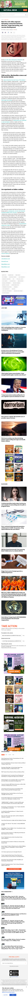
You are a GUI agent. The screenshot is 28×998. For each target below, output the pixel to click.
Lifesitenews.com (5, 258)
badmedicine (9, 35)
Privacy (4, 980)
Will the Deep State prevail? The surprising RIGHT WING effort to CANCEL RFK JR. (13, 550)
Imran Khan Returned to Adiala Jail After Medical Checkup (13, 820)
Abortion (6, 19)
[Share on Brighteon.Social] (2, 32)
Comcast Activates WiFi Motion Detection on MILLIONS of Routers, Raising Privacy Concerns (13, 785)
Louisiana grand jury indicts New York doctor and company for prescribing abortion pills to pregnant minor (13, 505)
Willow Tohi (8, 348)
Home (2, 19)
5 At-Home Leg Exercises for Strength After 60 (11, 851)
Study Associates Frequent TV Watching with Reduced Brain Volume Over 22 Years (13, 833)
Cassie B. (8, 325)
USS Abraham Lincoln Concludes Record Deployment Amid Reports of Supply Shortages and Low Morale (12, 776)
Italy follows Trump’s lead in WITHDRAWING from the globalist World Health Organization (13, 618)
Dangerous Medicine (14, 36)
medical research (4, 38)
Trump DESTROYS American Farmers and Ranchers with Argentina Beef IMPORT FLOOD (13, 914)
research (11, 39)
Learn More (5, 994)
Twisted (21, 39)
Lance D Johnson (9, 29)
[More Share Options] (14, 32)
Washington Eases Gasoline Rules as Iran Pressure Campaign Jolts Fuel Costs (12, 794)
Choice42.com (4, 261)
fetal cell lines (22, 36)
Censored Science (12, 277)
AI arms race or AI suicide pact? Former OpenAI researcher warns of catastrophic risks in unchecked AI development (12, 352)
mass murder (13, 37)
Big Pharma (19, 35)
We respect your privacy (14, 966)
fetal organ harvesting (6, 100)
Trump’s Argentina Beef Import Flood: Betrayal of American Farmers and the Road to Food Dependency (12, 856)
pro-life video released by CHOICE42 (13, 59)
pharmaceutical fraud (5, 39)
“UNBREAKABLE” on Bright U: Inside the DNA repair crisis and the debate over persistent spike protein (12, 803)
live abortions (8, 37)
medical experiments (20, 37)
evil (19, 36)
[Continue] (25, 963)
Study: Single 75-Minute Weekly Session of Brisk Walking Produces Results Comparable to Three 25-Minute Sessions (13, 847)
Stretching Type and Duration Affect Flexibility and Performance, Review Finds (12, 860)
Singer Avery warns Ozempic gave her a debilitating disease (12, 571)
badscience (14, 35)
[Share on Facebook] (8, 32)
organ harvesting (18, 38)
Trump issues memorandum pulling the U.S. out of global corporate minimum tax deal (13, 395)
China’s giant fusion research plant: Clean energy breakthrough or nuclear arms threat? (13, 374)
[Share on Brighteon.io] (5, 32)
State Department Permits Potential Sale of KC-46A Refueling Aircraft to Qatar (12, 759)
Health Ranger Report (6, 891)
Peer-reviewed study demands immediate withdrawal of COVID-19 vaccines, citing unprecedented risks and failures (12, 528)
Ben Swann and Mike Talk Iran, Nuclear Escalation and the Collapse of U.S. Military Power (13, 940)
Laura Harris (9, 393)
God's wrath (3, 37)
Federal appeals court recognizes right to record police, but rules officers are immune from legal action (13, 780)
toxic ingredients (16, 39)
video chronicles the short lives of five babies (14, 80)
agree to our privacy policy (8, 992)
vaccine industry (5, 253)
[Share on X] (11, 32)
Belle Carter (8, 436)
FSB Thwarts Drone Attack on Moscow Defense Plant (12, 771)
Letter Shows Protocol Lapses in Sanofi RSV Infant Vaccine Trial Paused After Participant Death (12, 789)
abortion (4, 35)
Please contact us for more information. (8, 647)
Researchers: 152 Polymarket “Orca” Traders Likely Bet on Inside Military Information (13, 807)
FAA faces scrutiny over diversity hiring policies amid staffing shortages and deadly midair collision (13, 439)
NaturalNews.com (5, 264)
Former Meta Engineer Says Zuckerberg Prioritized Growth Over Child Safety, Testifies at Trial (12, 798)
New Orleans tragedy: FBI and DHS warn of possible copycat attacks (13, 417)
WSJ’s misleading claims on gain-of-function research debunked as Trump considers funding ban (13, 329)
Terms (7, 980)
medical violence (11, 38)
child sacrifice (7, 36)
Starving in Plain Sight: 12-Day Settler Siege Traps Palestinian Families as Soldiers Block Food (11, 768)
